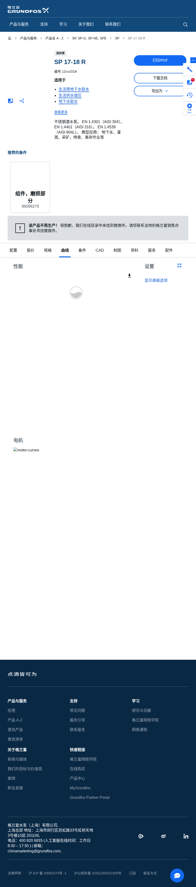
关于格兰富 (17, 749)
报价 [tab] (30, 250)
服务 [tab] (150, 250)
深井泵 (60, 53)
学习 (136, 700)
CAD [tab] (99, 250)
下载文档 (160, 78)
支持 (73, 700)
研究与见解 (141, 710)
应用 (11, 710)
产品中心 (77, 778)
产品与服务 (17, 700)
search (185, 24)
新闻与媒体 (17, 759)
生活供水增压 (70, 95)
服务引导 (77, 720)
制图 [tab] (116, 250)
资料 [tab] (133, 250)
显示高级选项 (156, 281)
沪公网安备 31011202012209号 (92, 873)
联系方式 (142, 873)
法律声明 (14, 873)
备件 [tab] (82, 250)
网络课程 (139, 729)
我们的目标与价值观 (25, 768)
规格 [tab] (48, 250)
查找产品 (15, 729)
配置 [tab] (13, 250)
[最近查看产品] (189, 95)
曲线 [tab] (65, 250)
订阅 (125, 873)
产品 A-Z (15, 720)
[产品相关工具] (189, 69)
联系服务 (77, 729)
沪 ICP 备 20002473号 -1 (46, 873)
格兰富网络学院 (145, 720)
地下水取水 (68, 101)
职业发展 (15, 787)
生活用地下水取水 (74, 89)
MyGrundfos (80, 787)
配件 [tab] (168, 250)
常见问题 (77, 710)
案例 (11, 778)
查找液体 (15, 739)
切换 (193, 60)
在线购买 (77, 768)
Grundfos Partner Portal (89, 797)
